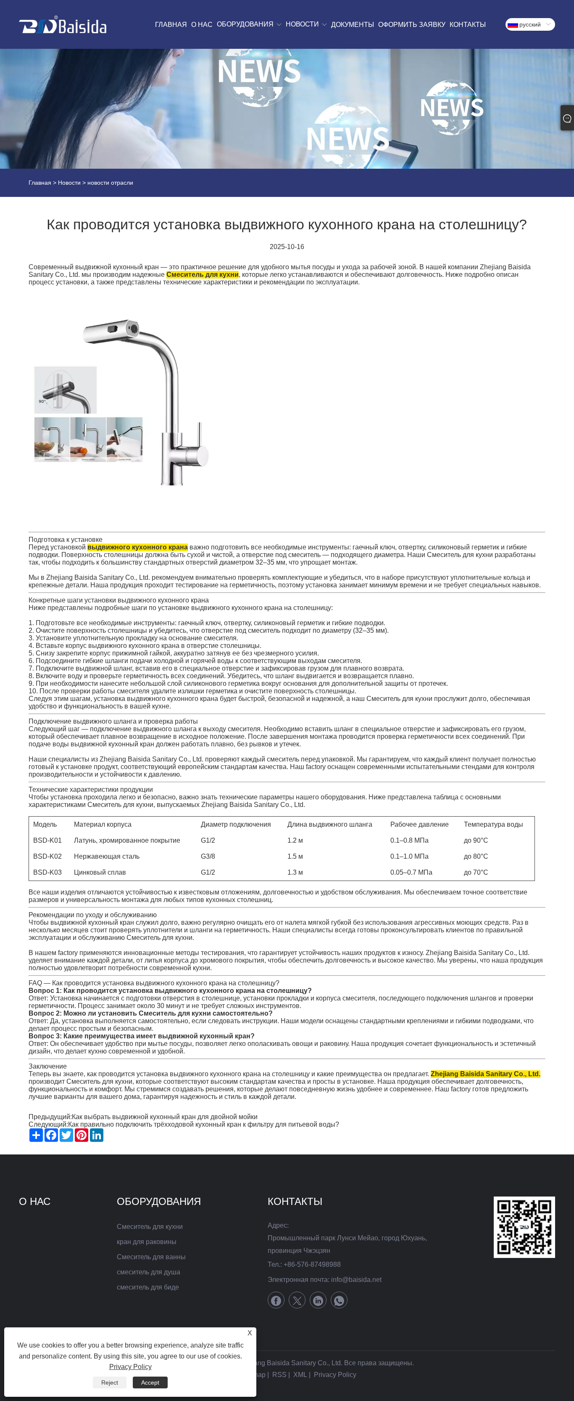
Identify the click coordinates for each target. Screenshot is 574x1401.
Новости (69, 182)
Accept (150, 1382)
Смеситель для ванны (151, 1256)
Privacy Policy (335, 1374)
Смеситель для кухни (202, 274)
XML (300, 1374)
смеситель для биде (148, 1287)
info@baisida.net (356, 1279)
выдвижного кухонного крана (137, 547)
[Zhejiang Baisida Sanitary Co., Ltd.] (62, 24)
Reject (109, 1382)
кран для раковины (146, 1241)
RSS (279, 1374)
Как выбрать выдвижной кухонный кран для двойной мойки (165, 1116)
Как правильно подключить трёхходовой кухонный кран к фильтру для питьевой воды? (203, 1124)
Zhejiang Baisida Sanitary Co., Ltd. (485, 1073)
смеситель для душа (148, 1272)
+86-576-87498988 (312, 1264)
